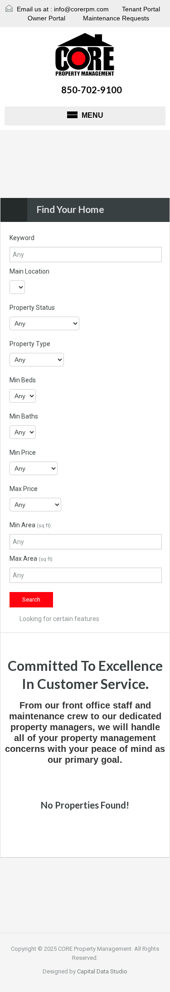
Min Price (23, 452)
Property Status (32, 307)
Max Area (31, 558)
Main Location (29, 271)
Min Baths (24, 416)
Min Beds (23, 380)
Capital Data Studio (102, 971)
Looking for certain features (58, 618)
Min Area (30, 525)
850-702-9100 (91, 90)
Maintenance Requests (115, 18)
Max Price (24, 488)
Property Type (30, 343)
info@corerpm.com (81, 9)
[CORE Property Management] (85, 56)
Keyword (22, 237)
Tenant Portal (140, 9)
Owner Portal (45, 18)
